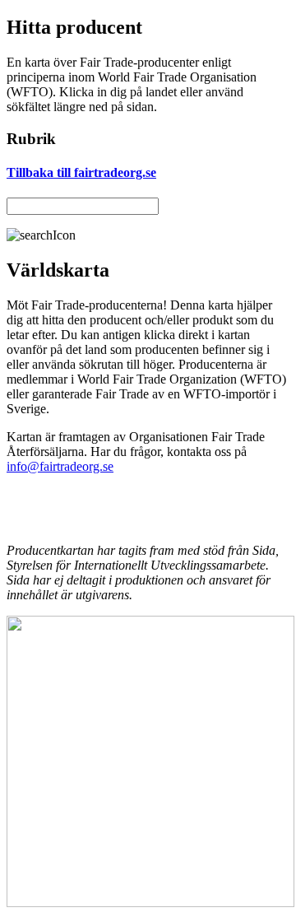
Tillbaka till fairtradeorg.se (81, 172)
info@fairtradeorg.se (60, 466)
